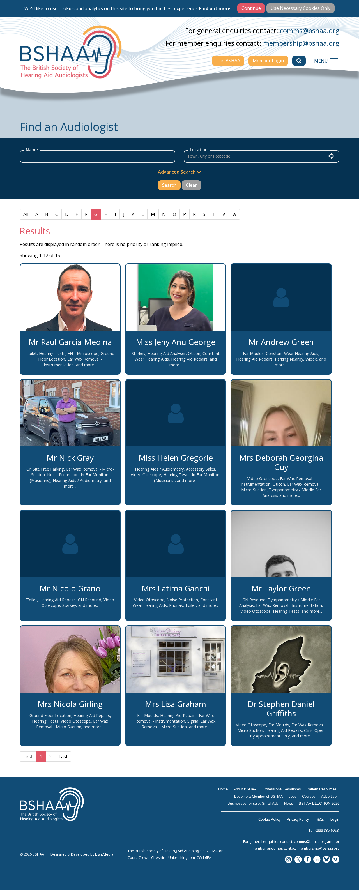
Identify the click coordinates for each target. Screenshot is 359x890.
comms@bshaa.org (309, 30)
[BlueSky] (326, 860)
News (288, 803)
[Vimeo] (335, 860)
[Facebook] (307, 860)
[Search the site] (299, 61)
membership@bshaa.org (301, 43)
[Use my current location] (331, 156)
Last (63, 756)
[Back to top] (342, 873)
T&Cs (319, 819)
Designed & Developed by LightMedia (81, 854)
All (25, 214)
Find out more (215, 8)
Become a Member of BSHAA (258, 796)
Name (32, 150)
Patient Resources (322, 789)
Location (199, 150)
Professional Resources (281, 789)
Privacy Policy (298, 819)
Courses (309, 796)
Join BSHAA (228, 60)
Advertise (329, 796)
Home (223, 789)
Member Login (268, 60)
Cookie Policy (269, 819)
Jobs (292, 796)
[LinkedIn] (317, 860)
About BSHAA (245, 789)
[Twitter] (298, 860)
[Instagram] (288, 860)
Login (334, 819)
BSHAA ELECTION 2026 (319, 803)
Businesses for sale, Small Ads (253, 803)
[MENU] (333, 61)
